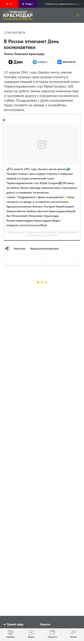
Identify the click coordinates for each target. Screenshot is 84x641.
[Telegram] (40, 62)
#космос (20, 248)
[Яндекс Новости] (15, 62)
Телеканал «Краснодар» (41, 232)
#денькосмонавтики (44, 248)
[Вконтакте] (66, 62)
